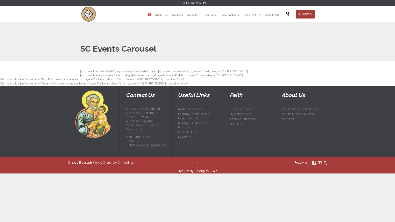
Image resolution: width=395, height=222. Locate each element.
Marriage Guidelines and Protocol (194, 125)
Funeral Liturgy (188, 132)
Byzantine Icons (240, 114)
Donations (185, 137)
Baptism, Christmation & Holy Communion (194, 116)
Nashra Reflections (190, 109)
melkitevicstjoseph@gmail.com (146, 145)
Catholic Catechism (243, 119)
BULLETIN (236, 124)
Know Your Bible (241, 109)
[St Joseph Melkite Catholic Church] (88, 14)
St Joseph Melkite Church (96, 162)
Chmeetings (126, 162)
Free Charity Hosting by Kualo (197, 171)
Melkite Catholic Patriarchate (300, 109)
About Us (288, 119)
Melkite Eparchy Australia (298, 114)
